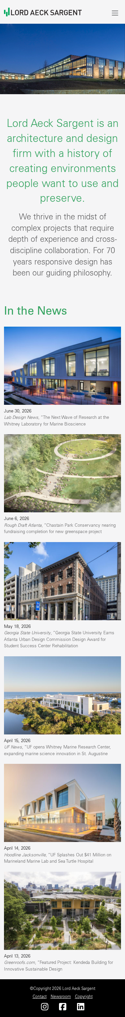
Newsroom (61, 997)
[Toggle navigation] (115, 12)
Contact (40, 997)
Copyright (84, 997)
